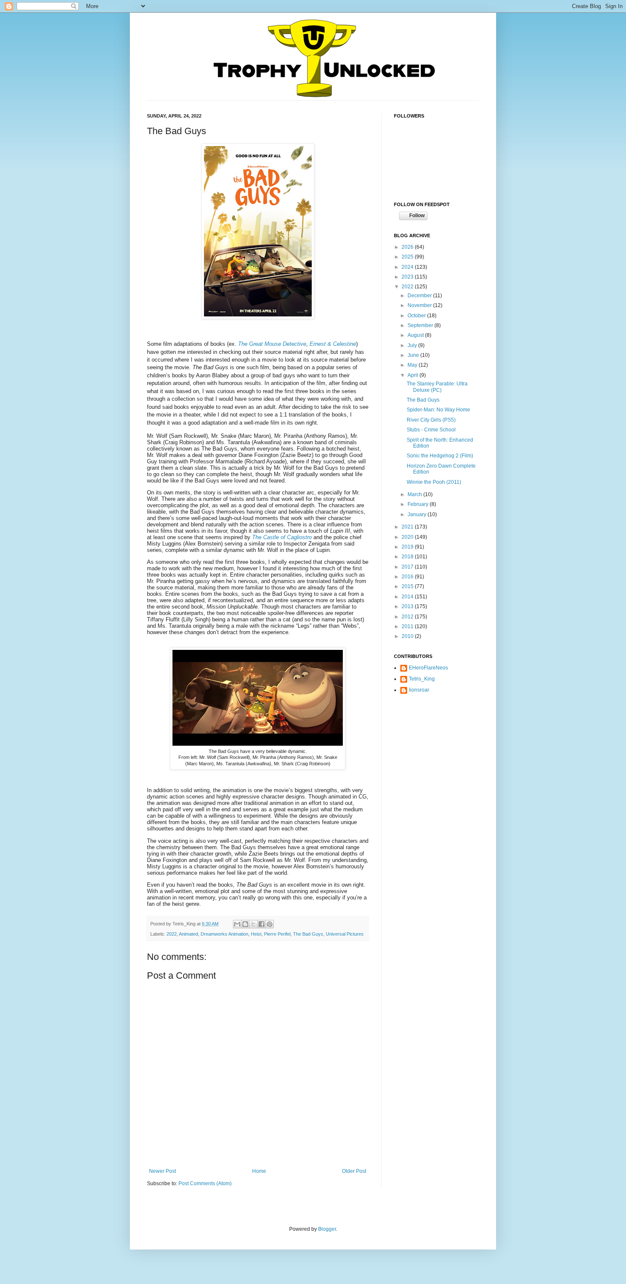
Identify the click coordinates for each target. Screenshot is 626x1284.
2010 (408, 636)
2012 (408, 617)
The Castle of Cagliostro (282, 537)
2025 (408, 257)
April (413, 375)
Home (259, 1171)
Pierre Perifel (277, 933)
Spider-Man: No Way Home (438, 410)
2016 (408, 577)
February (419, 504)
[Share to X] (253, 924)
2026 (408, 247)
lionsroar (419, 690)
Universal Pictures (345, 933)
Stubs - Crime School (431, 430)
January (418, 514)
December (420, 296)
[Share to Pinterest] (269, 924)
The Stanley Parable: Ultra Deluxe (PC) (437, 387)
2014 (408, 597)
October (417, 316)
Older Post (354, 1171)
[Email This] (237, 924)
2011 (408, 626)
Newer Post (162, 1171)
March (415, 494)
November (420, 305)
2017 (408, 567)
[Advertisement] (436, 752)
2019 (408, 547)
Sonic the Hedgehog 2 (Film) (440, 456)
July (413, 345)
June (414, 355)
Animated (188, 933)
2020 (408, 537)
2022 (172, 933)
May (413, 365)
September (421, 325)
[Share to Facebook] (261, 924)
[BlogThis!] (245, 924)
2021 (408, 527)
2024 (408, 267)
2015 (408, 586)
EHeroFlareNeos (428, 668)
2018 (408, 557)
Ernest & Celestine (333, 344)
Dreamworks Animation (224, 933)
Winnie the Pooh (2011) (434, 482)
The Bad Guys (308, 933)
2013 (408, 606)
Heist (256, 933)
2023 (408, 277)
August (416, 335)
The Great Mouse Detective (272, 344)
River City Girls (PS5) (431, 420)
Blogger (327, 1229)
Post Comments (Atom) (205, 1183)
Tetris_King (422, 679)
